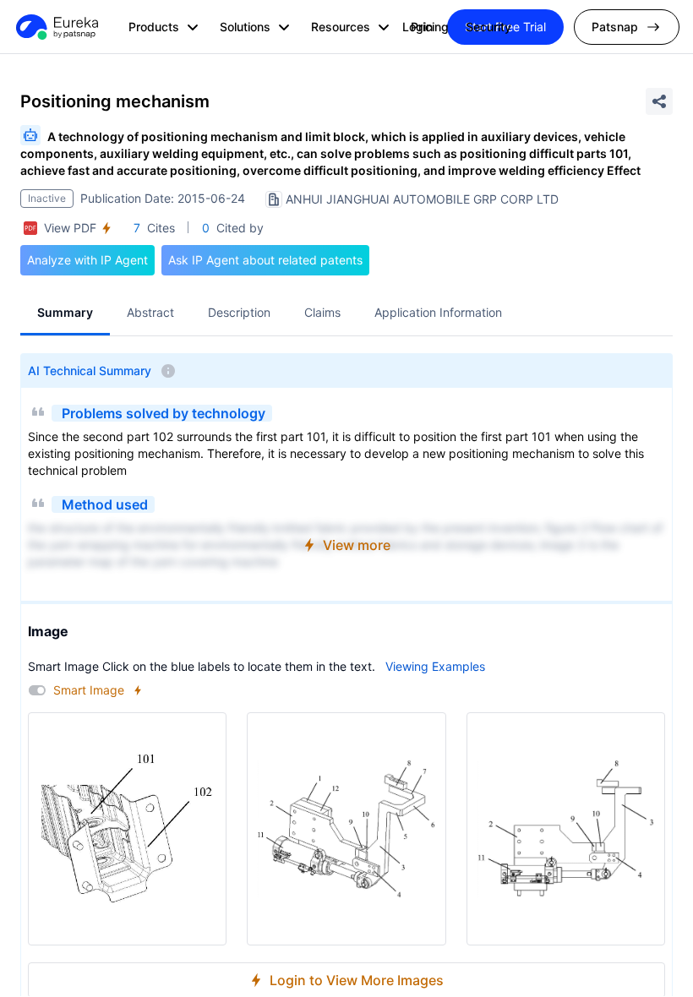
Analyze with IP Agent (87, 260)
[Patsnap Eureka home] (56, 27)
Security (488, 26)
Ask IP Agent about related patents (265, 260)
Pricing (430, 26)
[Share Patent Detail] (659, 101)
